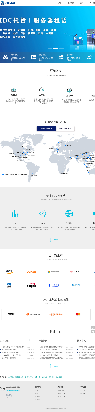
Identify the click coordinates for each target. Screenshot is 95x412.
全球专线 (37, 399)
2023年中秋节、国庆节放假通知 (18, 355)
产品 (59, 3)
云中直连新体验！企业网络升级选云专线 (56, 352)
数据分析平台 (29, 377)
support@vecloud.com (12, 397)
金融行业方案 (61, 393)
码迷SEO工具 (19, 377)
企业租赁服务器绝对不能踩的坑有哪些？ (56, 347)
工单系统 (11, 377)
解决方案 (71, 3)
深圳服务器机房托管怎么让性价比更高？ (56, 358)
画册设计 (51, 377)
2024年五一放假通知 (18, 350)
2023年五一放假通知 (18, 358)
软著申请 (37, 377)
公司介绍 (82, 390)
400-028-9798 (13, 390)
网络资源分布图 (46, 128)
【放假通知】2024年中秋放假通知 (18, 347)
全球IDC (37, 396)
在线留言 (82, 393)
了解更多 (55, 240)
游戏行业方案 (61, 396)
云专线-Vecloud (8, 3)
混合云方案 (61, 390)
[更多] (32, 340)
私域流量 (44, 377)
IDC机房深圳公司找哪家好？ (56, 350)
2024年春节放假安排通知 (18, 352)
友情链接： (3, 377)
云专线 (37, 390)
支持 (81, 3)
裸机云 (37, 393)
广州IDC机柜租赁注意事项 (56, 355)
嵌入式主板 (59, 377)
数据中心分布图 (65, 128)
